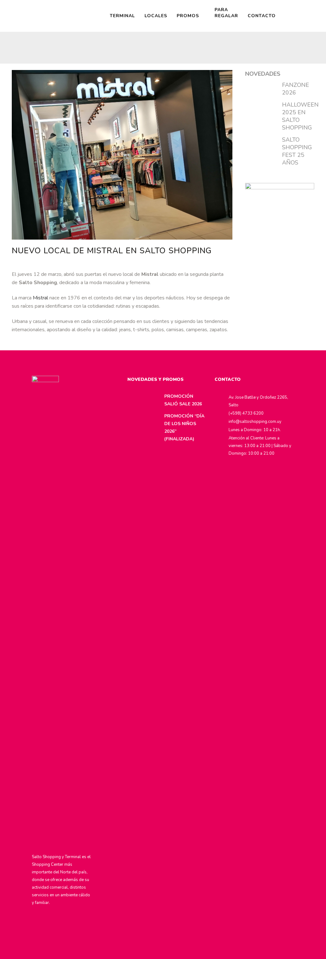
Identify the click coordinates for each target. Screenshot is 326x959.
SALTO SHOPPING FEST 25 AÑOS (297, 151)
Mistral (40, 297)
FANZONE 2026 (295, 88)
